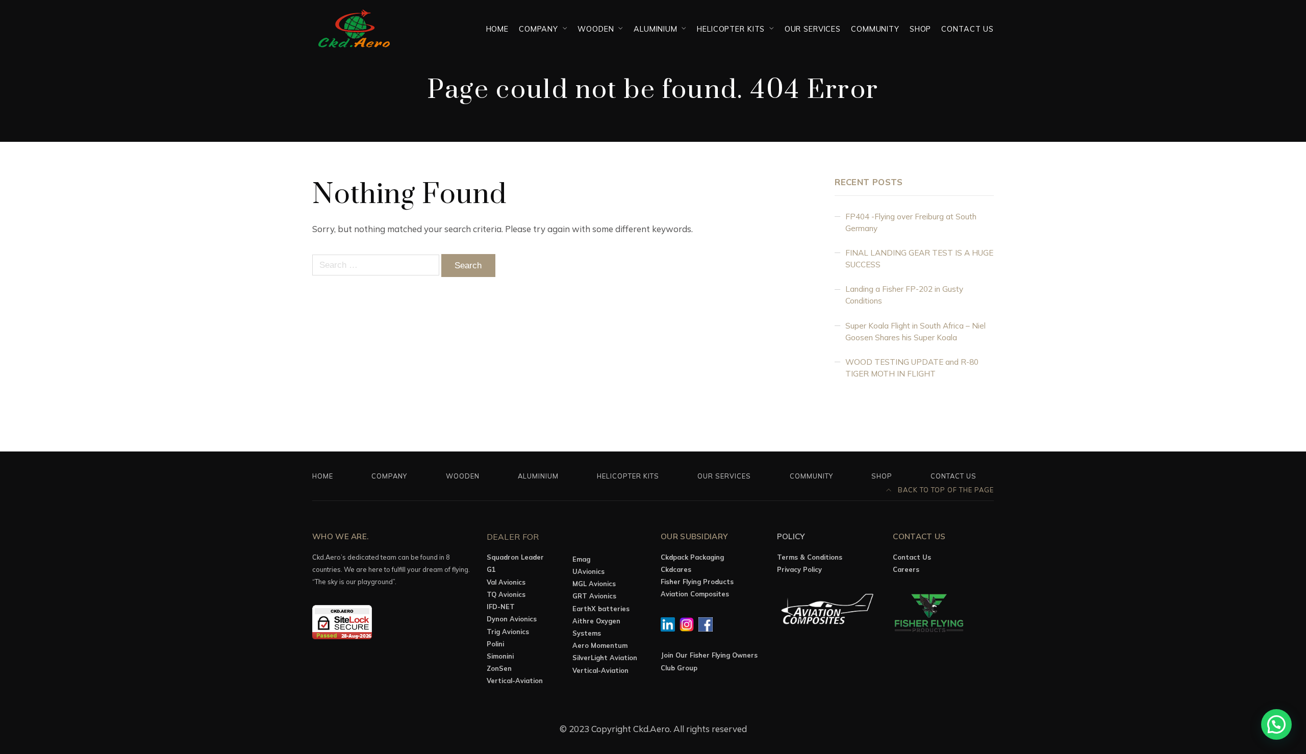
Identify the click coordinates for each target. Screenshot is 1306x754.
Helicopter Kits (731, 29)
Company (538, 29)
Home (497, 29)
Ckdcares (676, 569)
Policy (791, 536)
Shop (920, 29)
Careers (906, 569)
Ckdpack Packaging (692, 557)
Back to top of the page (945, 490)
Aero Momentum (599, 645)
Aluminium (655, 29)
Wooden (595, 29)
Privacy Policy (799, 569)
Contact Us (967, 29)
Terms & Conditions (809, 557)
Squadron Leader (515, 557)
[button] (1276, 724)
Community (875, 29)
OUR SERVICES (813, 29)
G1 (491, 569)
